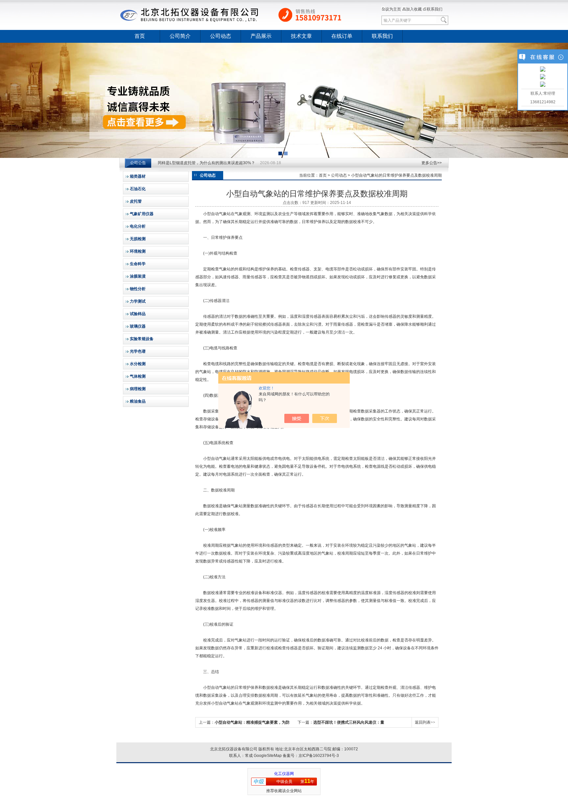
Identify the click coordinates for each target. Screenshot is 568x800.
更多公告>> (431, 163)
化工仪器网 (284, 773)
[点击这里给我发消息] (542, 69)
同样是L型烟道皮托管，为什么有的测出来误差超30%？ (206, 163)
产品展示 (261, 36)
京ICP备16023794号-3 (318, 755)
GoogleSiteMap (268, 755)
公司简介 (180, 36)
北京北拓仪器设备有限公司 (243, 15)
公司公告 (138, 163)
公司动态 (220, 36)
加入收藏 (414, 9)
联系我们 (434, 9)
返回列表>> (425, 722)
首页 (139, 36)
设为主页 (393, 9)
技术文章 (301, 36)
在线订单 (341, 36)
